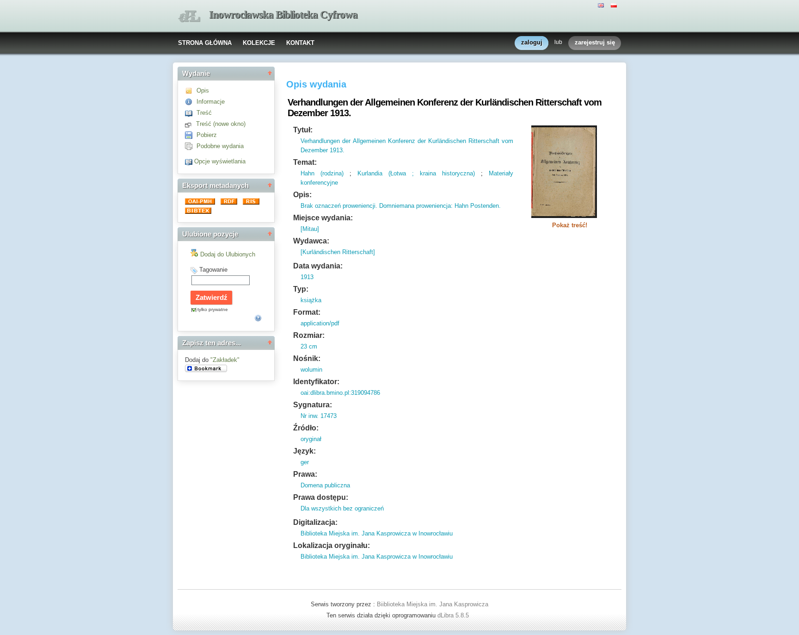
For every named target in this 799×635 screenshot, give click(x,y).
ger (305, 462)
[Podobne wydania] (191, 146)
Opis (203, 90)
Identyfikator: (316, 382)
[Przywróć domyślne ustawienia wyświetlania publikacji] (189, 161)
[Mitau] (310, 228)
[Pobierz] (191, 134)
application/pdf (320, 323)
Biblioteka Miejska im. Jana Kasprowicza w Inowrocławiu (377, 533)
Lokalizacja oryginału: (331, 545)
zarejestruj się (595, 42)
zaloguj (531, 42)
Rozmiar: (309, 335)
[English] (602, 4)
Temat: (305, 162)
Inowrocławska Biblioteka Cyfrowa (283, 14)
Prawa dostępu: (320, 497)
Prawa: (305, 474)
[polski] (615, 4)
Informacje (211, 101)
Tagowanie (213, 269)
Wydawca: (311, 241)
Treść (204, 112)
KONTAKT (300, 42)
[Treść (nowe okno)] (190, 123)
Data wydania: (318, 266)
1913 (307, 277)
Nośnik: (306, 358)
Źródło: (306, 428)
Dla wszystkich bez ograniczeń (342, 508)
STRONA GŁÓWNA (205, 42)
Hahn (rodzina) (322, 173)
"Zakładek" (225, 359)
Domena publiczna (325, 485)
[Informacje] (191, 101)
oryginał (311, 439)
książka (311, 300)
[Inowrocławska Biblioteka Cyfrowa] (189, 16)
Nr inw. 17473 (319, 415)
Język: (304, 451)
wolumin (311, 369)
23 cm (309, 346)
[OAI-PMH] (201, 202)
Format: (306, 312)
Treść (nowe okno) (221, 123)
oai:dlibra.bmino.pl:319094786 (340, 392)
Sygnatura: (312, 405)
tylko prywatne (212, 309)
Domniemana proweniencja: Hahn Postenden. (439, 205)
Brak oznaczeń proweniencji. (339, 205)
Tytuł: (303, 130)
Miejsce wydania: (323, 218)
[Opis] (191, 90)
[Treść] (191, 112)
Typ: (300, 289)
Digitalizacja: (315, 522)
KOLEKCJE (259, 42)
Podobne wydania (220, 146)
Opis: (302, 195)
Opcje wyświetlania (220, 161)
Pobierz (207, 134)
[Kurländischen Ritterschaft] (338, 252)
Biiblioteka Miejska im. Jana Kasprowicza (432, 604)
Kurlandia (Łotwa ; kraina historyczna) (416, 173)
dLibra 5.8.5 (454, 615)
